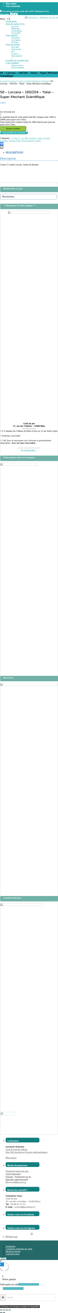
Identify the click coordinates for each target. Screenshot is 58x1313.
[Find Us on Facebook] (11, 14)
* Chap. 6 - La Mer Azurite (23, 138)
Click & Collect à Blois (16, 1149)
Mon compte (11, 4)
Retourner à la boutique (28, 1284)
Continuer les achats (13, 1288)
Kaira (19, 1241)
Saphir (38, 141)
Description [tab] (14, 152)
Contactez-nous (12, 1254)
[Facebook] (29, 143)
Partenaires (10, 1246)
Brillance (36, 81)
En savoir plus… (29, 450)
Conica (10, 1241)
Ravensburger (28, 141)
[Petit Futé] (11, 1236)
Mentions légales (13, 1251)
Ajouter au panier (13, 129)
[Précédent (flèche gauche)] (1, 1312)
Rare (18, 141)
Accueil (3, 81)
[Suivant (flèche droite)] (4, 1312)
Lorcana (12, 81)
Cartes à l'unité (24, 81)
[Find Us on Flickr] (17, 14)
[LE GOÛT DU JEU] (7, 1113)
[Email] (29, 147)
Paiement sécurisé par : (17, 1172)
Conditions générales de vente (19, 1249)
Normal (45, 81)
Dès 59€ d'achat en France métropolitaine (26, 1152)
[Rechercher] (55, 196)
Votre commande (13, 6)
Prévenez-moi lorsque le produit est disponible (20, 1306)
